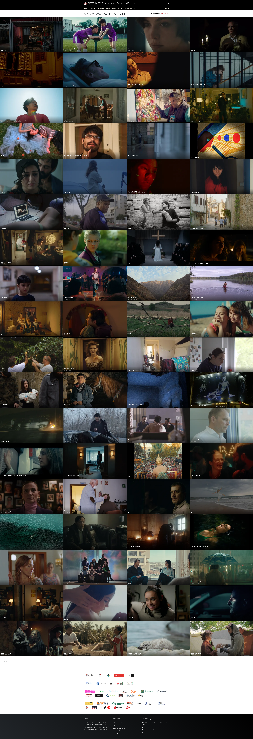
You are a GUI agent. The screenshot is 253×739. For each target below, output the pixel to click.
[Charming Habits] (94, 70)
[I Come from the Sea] (221, 212)
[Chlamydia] (158, 603)
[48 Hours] (31, 176)
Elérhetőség (128, 8)
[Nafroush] (31, 390)
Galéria (118, 8)
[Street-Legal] (31, 425)
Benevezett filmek (111, 8)
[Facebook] (168, 3)
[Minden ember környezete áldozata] (94, 141)
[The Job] (158, 425)
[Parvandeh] (31, 283)
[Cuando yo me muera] (31, 638)
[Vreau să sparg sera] (158, 34)
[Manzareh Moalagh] (158, 283)
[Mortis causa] (94, 532)
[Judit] (94, 603)
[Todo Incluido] (94, 283)
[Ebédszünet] (221, 425)
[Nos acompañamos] (94, 496)
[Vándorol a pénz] (94, 105)
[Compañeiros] (94, 567)
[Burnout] (221, 354)
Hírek (122, 8)
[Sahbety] (94, 319)
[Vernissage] (158, 567)
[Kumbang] (94, 638)
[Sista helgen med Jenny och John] (94, 461)
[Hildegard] (221, 34)
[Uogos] (31, 354)
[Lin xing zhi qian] (31, 248)
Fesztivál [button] (91, 8)
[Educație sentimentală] (158, 70)
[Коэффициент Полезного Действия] (31, 461)
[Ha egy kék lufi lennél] (158, 105)
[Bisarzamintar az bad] (158, 390)
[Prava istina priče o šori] (221, 70)
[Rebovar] (94, 390)
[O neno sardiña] (221, 638)
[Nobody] (31, 212)
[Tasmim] (94, 425)
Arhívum (135, 8)
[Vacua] (31, 532)
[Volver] (158, 461)
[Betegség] (31, 141)
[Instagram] (144, 732)
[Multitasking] (158, 354)
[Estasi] (158, 248)
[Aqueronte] (94, 176)
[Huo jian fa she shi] (158, 176)
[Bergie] (94, 212)
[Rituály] (94, 248)
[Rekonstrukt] (221, 141)
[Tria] (31, 319)
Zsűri (168, 13)
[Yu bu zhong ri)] (158, 141)
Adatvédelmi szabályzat (119, 728)
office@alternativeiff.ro (149, 729)
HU (167, 8)
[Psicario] (221, 603)
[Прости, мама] (94, 354)
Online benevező (100, 8)
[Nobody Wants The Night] (221, 248)
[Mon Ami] (31, 34)
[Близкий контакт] (221, 283)
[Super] (158, 212)
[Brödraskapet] (221, 461)
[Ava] (221, 496)
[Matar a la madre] (221, 567)
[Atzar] (31, 567)
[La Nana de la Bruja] (158, 532)
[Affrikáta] (221, 319)
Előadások (163, 13)
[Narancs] (158, 319)
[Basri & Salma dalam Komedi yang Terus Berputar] (31, 105)
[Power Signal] (221, 105)
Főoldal (86, 8)
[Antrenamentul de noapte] (94, 34)
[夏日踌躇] (31, 603)
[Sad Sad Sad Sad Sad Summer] (221, 390)
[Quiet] (158, 496)
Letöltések (115, 736)
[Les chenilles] (221, 176)
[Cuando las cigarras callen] (221, 532)
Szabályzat (115, 725)
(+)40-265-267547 (147, 727)
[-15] (31, 70)
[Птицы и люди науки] (158, 638)
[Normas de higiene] (31, 496)
